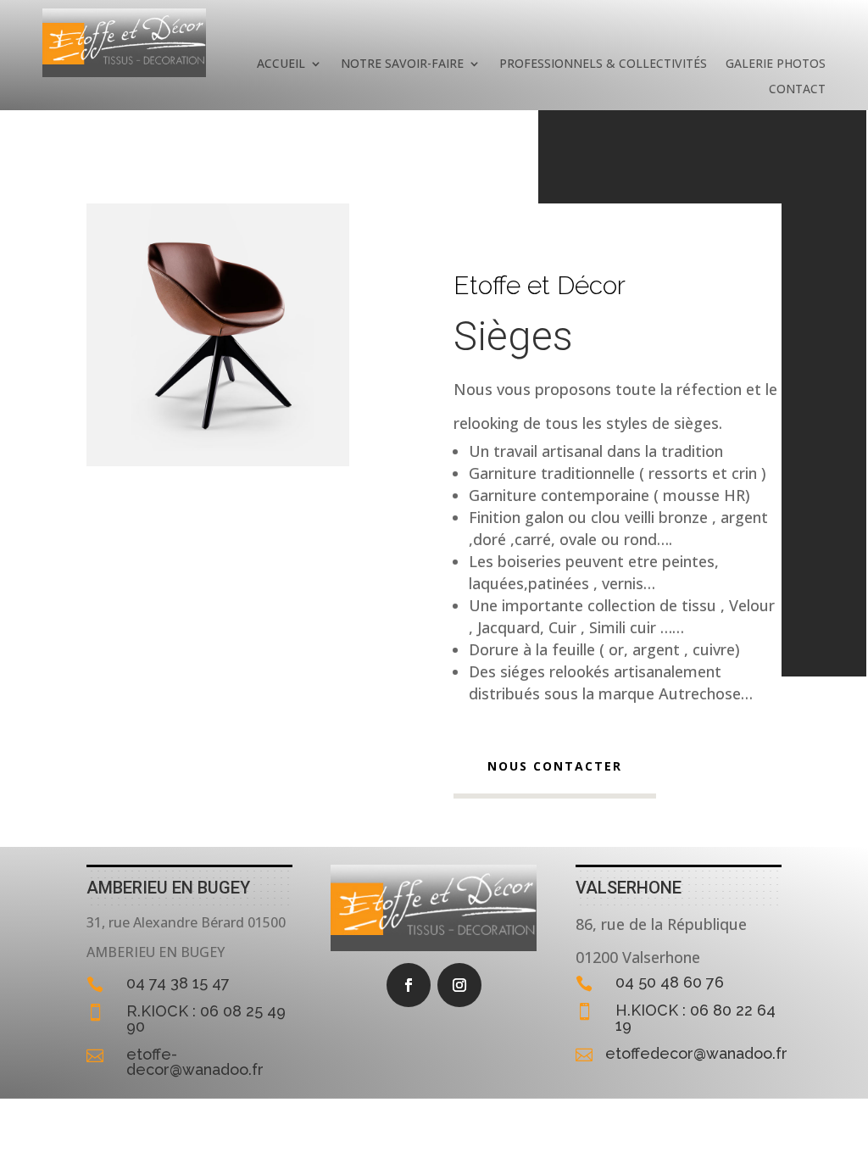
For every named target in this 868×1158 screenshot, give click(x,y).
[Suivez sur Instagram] (459, 985)
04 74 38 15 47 (178, 983)
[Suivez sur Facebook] (409, 985)
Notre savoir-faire (402, 64)
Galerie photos (776, 64)
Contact (797, 90)
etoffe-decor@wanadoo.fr (195, 1061)
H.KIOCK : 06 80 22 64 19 (695, 1017)
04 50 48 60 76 (669, 982)
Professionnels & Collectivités (603, 64)
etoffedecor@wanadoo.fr (696, 1053)
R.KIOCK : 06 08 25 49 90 (206, 1018)
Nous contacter (554, 766)
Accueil (281, 64)
